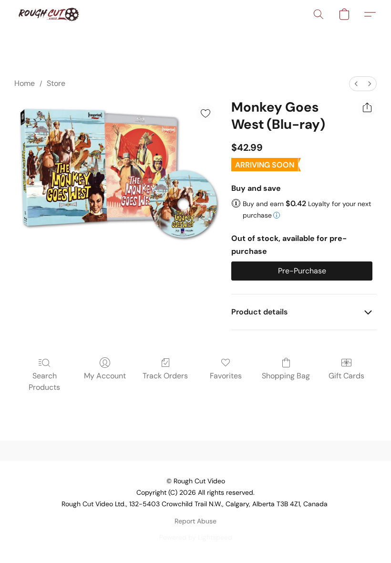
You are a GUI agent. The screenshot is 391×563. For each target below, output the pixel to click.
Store (56, 83)
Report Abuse (195, 521)
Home (24, 83)
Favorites (226, 376)
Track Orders (165, 376)
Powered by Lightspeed (195, 537)
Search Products (44, 381)
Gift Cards (346, 376)
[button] (48, 14)
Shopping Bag (286, 376)
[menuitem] (356, 84)
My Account (105, 376)
